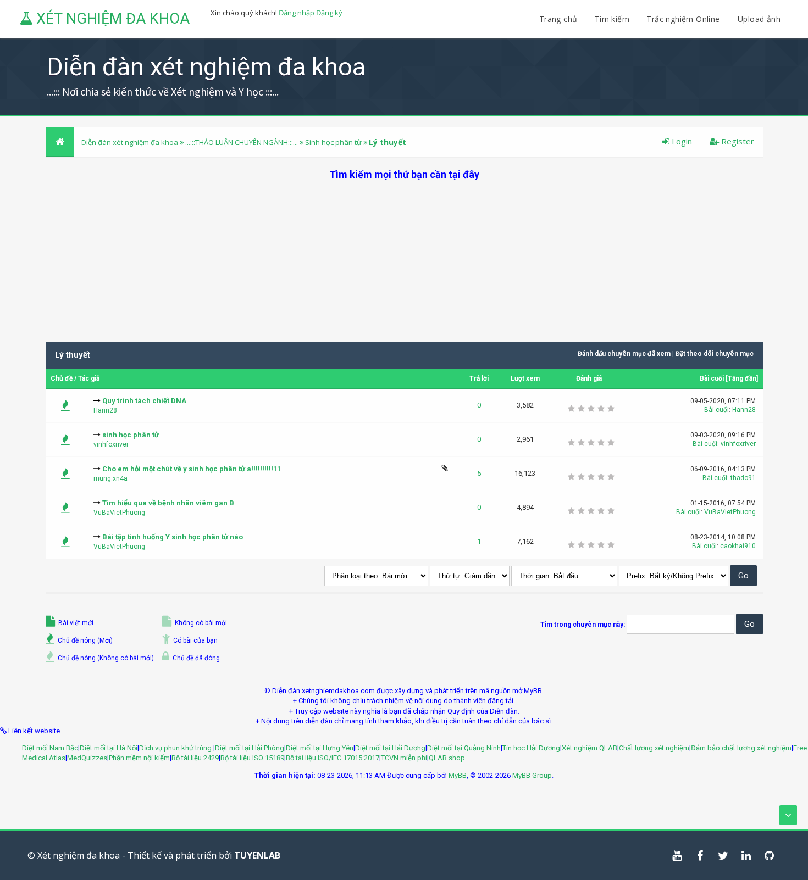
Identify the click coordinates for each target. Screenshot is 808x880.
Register (736, 141)
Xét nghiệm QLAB (589, 748)
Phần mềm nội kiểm (139, 758)
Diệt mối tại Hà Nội (108, 748)
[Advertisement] (404, 258)
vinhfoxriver (111, 444)
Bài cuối (712, 378)
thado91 (743, 478)
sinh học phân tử (130, 435)
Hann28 (105, 410)
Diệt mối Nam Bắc (50, 748)
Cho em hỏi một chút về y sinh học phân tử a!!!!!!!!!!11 (191, 469)
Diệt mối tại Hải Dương (390, 748)
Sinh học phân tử (333, 142)
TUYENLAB (257, 855)
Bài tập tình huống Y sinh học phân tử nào (172, 537)
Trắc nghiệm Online (684, 19)
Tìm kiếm (612, 19)
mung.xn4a (110, 478)
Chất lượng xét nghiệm (654, 748)
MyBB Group (532, 775)
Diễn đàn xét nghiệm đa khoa (130, 142)
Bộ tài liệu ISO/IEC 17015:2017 (332, 758)
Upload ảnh (759, 19)
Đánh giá (589, 378)
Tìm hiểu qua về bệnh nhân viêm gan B (168, 503)
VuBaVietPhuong (119, 512)
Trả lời (479, 378)
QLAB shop (447, 758)
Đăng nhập (296, 13)
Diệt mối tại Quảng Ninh (464, 748)
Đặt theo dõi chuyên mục (715, 354)
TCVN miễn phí (404, 758)
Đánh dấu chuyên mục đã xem (624, 354)
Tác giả (88, 378)
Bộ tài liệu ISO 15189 (252, 758)
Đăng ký (329, 13)
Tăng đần (742, 378)
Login (680, 141)
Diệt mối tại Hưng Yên (319, 748)
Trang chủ (558, 19)
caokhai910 (738, 546)
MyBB (458, 775)
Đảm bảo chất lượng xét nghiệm (741, 748)
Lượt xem (525, 378)
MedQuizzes (87, 758)
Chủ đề (62, 378)
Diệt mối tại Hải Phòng (249, 748)
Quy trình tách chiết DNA (144, 401)
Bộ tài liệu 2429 (195, 758)
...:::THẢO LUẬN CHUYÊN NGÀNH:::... (241, 142)
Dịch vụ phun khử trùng (176, 748)
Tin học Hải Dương (531, 748)
